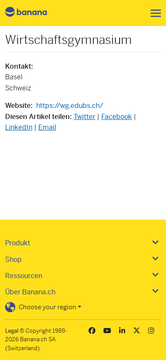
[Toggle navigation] (153, 13)
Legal (11, 330)
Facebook (116, 116)
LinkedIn (18, 127)
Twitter (84, 116)
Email (47, 127)
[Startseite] (33, 13)
